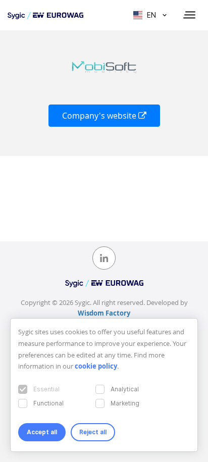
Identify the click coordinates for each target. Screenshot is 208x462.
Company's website (100, 115)
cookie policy (96, 366)
